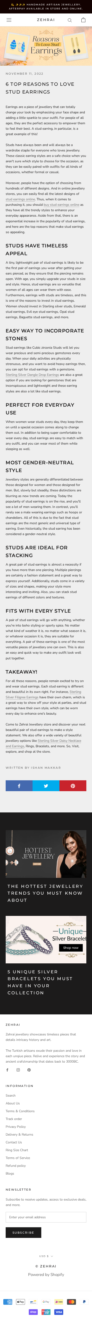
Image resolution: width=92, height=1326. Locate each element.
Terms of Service (18, 1158)
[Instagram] (18, 1069)
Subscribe (23, 1232)
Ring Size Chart (17, 1150)
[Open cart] (83, 19)
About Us (13, 1103)
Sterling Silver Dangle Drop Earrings (32, 375)
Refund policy (16, 1165)
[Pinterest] (29, 1069)
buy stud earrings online (61, 204)
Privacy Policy (16, 1126)
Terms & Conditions (20, 1111)
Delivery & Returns (19, 1134)
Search (11, 1095)
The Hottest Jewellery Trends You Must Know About (46, 893)
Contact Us (14, 1142)
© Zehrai (46, 1266)
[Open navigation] (9, 20)
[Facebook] (7, 1069)
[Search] (69, 20)
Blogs (10, 1173)
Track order (14, 1119)
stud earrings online (20, 199)
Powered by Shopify (46, 1274)
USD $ (44, 1256)
